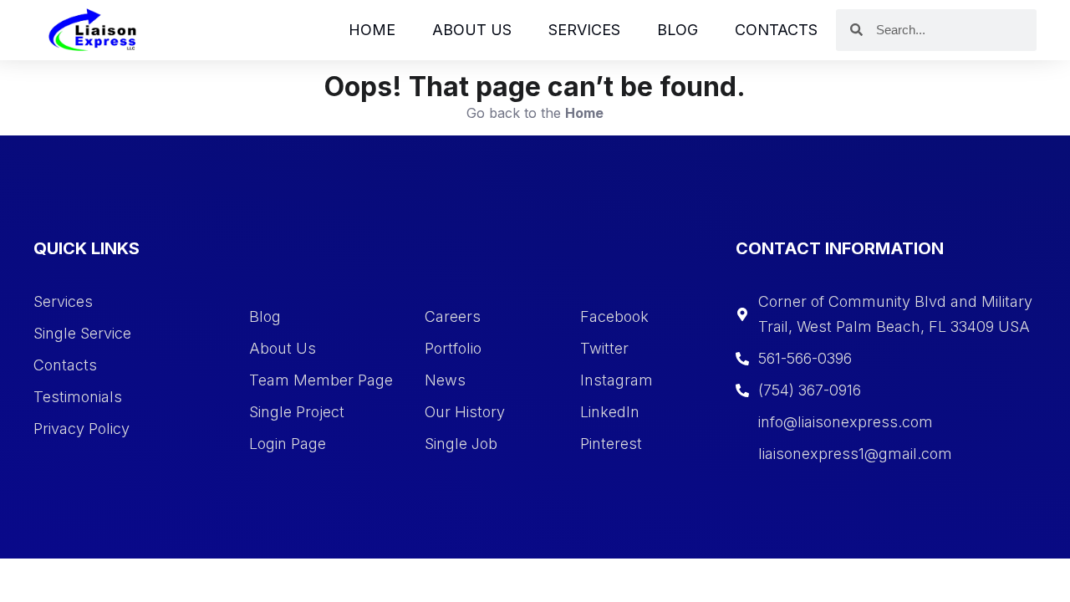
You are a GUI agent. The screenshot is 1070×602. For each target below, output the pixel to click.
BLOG (677, 29)
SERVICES (584, 29)
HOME (372, 29)
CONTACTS (776, 29)
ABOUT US (472, 29)
